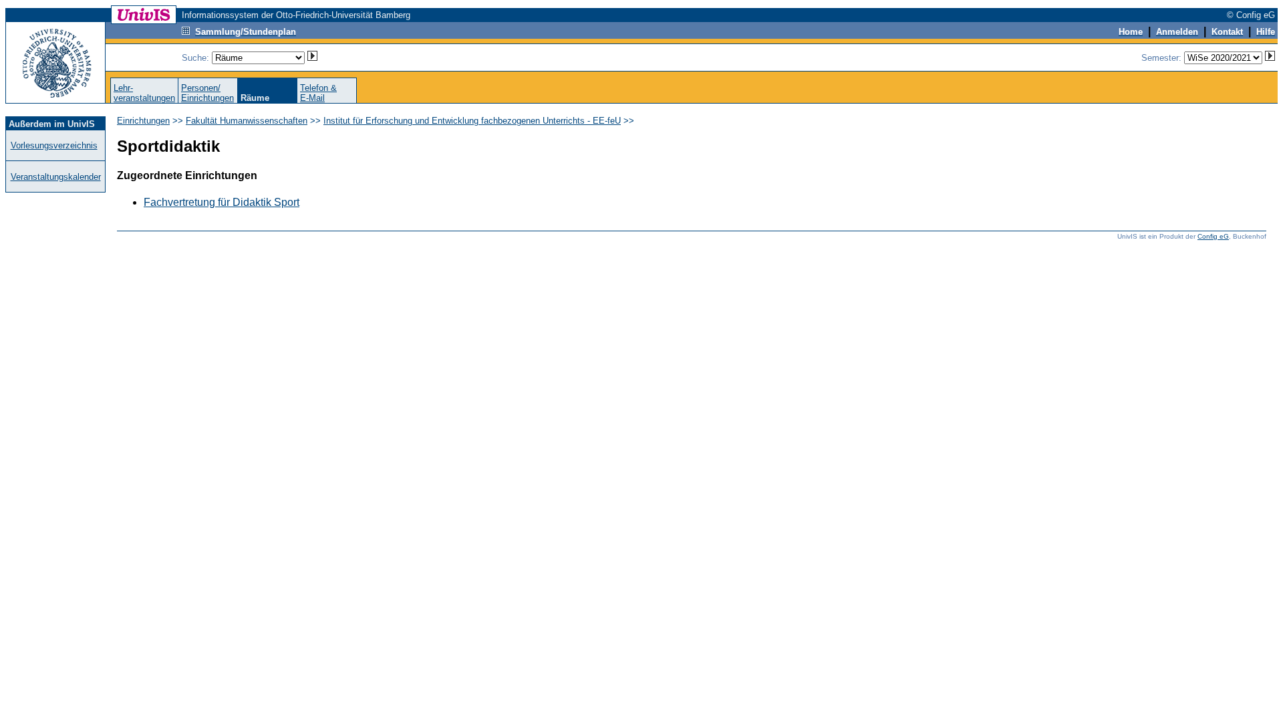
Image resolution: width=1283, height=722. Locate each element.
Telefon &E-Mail (318, 93)
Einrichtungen (143, 121)
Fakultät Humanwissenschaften (246, 121)
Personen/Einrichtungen (207, 93)
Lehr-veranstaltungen (144, 93)
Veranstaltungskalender (56, 177)
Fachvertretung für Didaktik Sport (221, 202)
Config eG (1213, 236)
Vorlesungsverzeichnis (54, 145)
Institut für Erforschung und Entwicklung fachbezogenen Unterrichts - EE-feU (472, 121)
